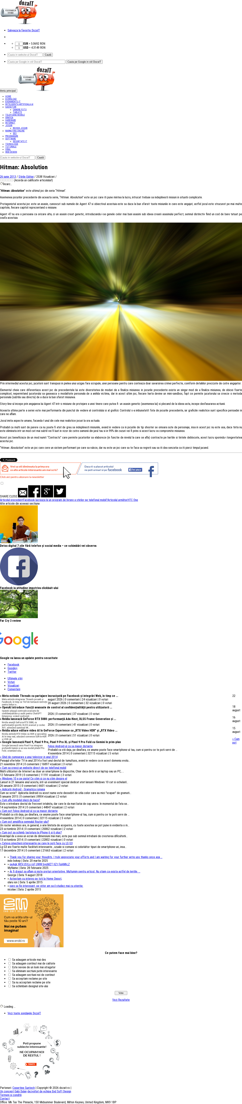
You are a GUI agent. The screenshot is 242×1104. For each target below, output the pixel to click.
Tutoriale (10, 146)
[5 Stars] (12, 180)
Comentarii (14, 689)
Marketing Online (15, 130)
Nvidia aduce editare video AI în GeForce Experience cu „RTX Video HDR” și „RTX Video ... (58, 730)
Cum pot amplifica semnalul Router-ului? (24, 822)
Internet (10, 123)
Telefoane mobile (15, 115)
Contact (5, 1098)
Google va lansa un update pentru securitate (29, 658)
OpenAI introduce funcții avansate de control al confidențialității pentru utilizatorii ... (56, 707)
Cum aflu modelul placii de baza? (20, 800)
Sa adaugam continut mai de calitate (33, 963)
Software (10, 138)
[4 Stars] (9, 180)
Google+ (13, 668)
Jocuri (8, 125)
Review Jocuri (20, 128)
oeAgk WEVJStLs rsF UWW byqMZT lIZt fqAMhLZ (40, 864)
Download (11, 99)
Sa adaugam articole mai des (29, 959)
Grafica (9, 117)
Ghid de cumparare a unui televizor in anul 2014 (28, 757)
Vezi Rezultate (121, 1000)
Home (8, 96)
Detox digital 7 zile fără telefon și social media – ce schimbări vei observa (48, 546)
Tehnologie (11, 144)
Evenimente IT (13, 101)
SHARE (4, 496)
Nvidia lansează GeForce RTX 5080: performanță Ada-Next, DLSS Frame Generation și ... (58, 719)
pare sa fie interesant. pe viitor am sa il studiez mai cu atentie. (46, 886)
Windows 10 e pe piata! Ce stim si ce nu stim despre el (33, 778)
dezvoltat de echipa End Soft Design (49, 1091)
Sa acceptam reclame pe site (29, 978)
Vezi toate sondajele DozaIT (24, 1013)
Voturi (11, 682)
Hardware (10, 120)
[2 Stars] (4, 180)
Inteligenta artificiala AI (19, 104)
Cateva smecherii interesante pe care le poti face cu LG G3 (36, 843)
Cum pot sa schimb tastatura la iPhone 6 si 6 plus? (31, 832)
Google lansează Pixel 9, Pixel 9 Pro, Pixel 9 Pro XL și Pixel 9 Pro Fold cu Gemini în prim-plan (60, 742)
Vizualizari (13, 685)
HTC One (123, 500)
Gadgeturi (10, 107)
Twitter (12, 672)
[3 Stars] (6, 180)
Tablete (17, 112)
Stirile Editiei (26, 176)
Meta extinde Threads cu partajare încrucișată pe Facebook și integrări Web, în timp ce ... (59, 696)
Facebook (13, 664)
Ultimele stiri (15, 678)
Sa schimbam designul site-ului (30, 986)
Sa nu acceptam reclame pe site (31, 982)
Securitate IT (20, 141)
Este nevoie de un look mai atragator (34, 967)
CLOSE (13, 496)
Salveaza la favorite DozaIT (24, 30)
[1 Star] (1, 180)
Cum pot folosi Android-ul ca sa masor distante (29, 811)
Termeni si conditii (11, 1095)
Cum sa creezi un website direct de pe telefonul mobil (33, 768)
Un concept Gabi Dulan (13, 1091)
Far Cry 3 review (10, 621)
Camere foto (20, 109)
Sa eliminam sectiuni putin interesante (34, 971)
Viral (8, 149)
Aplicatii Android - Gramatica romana (22, 789)
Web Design (11, 152)
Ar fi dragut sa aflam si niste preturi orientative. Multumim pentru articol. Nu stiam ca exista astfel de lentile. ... (75, 871)
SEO (15, 133)
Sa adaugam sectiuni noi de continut (33, 975)
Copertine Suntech (23, 1088)
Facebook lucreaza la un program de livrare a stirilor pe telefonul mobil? (54, 500)
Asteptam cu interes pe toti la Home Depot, (36, 878)
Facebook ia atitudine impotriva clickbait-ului (29, 588)
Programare (11, 136)
